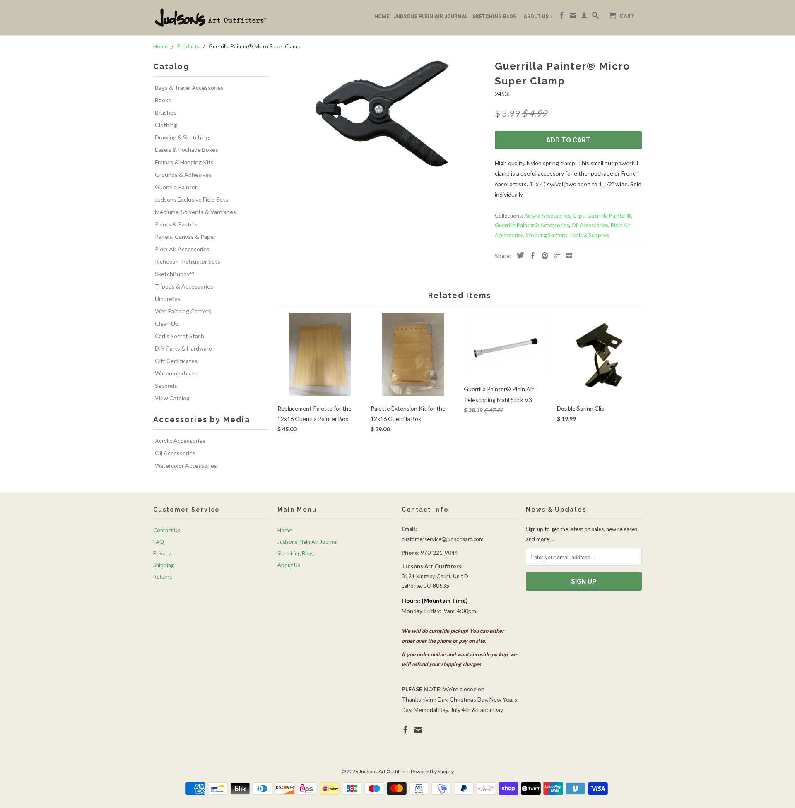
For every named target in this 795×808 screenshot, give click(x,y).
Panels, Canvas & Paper (185, 236)
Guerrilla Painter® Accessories (532, 225)
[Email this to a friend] (566, 255)
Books (163, 99)
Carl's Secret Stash (179, 335)
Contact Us (166, 530)
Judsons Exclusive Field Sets (191, 199)
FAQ (158, 542)
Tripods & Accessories (184, 286)
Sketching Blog (494, 16)
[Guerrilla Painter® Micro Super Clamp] (382, 114)
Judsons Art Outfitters (384, 771)
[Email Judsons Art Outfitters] (573, 17)
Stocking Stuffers (546, 235)
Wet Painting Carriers (183, 311)
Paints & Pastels (176, 224)
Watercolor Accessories (186, 465)
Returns (162, 576)
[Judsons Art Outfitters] (211, 17)
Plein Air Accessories (182, 248)
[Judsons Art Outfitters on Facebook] (562, 17)
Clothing (166, 124)
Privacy (162, 553)
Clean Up (166, 323)
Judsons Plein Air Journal (431, 16)
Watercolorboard (177, 373)
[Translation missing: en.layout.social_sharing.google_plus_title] (554, 255)
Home (381, 16)
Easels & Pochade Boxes (186, 149)
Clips (579, 215)
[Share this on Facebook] (530, 255)
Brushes (165, 112)
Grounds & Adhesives (183, 174)
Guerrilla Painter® (609, 215)
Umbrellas (168, 298)
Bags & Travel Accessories (189, 87)
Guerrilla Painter (176, 186)
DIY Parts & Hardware (183, 348)
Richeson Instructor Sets (187, 261)
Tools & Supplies (589, 235)
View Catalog (172, 398)
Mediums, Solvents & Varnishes (195, 211)
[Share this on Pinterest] (542, 255)
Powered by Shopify (432, 771)
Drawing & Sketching (182, 137)
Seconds (166, 385)
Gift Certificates (176, 360)
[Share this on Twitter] (518, 255)
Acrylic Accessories (180, 440)
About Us (538, 16)
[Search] (595, 17)
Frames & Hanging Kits (184, 162)
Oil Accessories (175, 453)
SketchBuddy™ (174, 273)
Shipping (163, 565)
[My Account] (584, 17)
